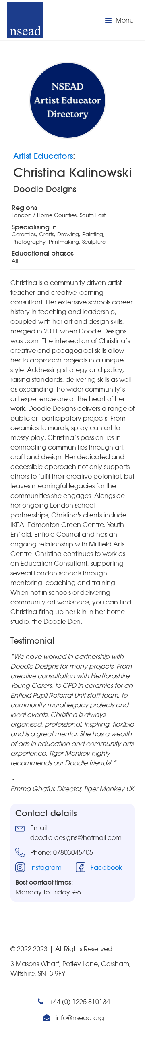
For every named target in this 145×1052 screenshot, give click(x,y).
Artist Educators (43, 156)
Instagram (46, 867)
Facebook (106, 867)
